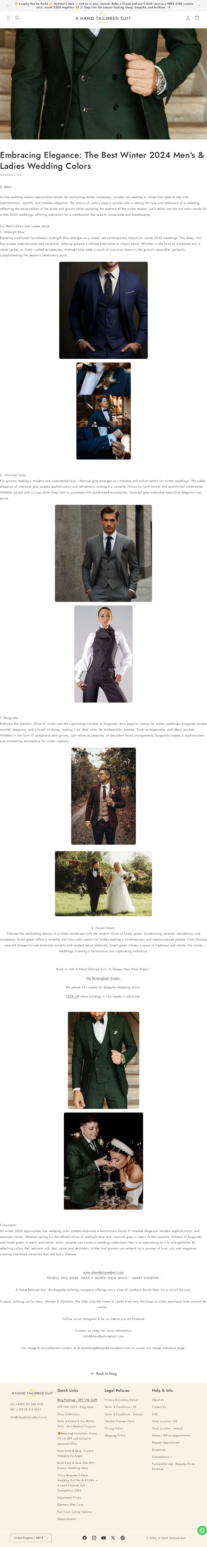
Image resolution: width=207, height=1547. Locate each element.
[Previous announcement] (7, 6)
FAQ (155, 1414)
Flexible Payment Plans (119, 1421)
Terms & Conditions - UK (121, 1407)
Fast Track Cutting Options (74, 1512)
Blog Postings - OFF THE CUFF (77, 1400)
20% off (73, 996)
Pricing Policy (114, 1428)
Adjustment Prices (69, 1497)
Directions (159, 1450)
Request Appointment (166, 1442)
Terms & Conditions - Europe (124, 1414)
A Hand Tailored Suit (171, 1538)
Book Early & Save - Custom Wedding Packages (75, 1453)
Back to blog (106, 1373)
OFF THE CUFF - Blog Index (75, 1407)
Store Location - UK (164, 1421)
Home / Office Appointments (171, 1435)
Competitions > (162, 1457)
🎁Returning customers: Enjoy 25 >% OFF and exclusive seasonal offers (77, 1438)
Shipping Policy (115, 1435)
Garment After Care (70, 1505)
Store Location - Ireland (167, 1428)
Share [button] (8, 187)
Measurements (66, 1519)
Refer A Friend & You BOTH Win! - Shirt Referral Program (76, 1423)
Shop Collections (68, 1414)
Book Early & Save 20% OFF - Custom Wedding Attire (76, 1465)
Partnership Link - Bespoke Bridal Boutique (173, 1466)
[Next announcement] (199, 6)
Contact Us (159, 1407)
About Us (158, 1400)
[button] (8, 17)
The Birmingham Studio (103, 978)
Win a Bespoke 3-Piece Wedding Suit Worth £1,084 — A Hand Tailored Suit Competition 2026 (77, 1483)
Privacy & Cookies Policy (121, 1400)
